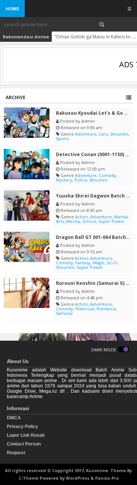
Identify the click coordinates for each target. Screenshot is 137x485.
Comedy (107, 175)
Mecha (73, 221)
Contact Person (24, 444)
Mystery (64, 180)
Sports (62, 138)
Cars (103, 134)
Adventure (86, 134)
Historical (84, 308)
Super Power (111, 221)
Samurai (64, 313)
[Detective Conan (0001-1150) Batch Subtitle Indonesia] (26, 164)
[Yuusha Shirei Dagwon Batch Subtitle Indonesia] (26, 205)
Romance (106, 308)
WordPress (77, 478)
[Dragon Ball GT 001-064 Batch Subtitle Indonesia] (26, 247)
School (89, 221)
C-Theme (28, 478)
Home (12, 8)
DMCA (14, 417)
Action (81, 217)
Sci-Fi (112, 262)
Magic (99, 262)
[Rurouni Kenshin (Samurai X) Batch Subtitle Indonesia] (26, 293)
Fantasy (83, 262)
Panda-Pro (107, 478)
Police (81, 180)
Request (16, 452)
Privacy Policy (22, 426)
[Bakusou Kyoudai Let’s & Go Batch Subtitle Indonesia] (26, 122)
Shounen (119, 134)
